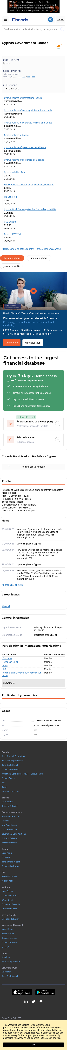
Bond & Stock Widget (11, 862)
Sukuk (4, 787)
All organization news (12, 585)
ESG (3, 783)
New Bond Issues (9, 825)
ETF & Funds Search (10, 919)
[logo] (20, 19)
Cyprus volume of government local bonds (25, 147)
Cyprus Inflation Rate (14, 172)
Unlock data (12, 342)
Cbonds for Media (9, 942)
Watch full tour (32, 342)
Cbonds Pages (8, 778)
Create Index (7, 900)
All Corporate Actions (11, 816)
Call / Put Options (9, 829)
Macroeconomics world (49, 249)
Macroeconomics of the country (18, 249)
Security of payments (11, 961)
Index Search (7, 891)
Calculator (6, 972)
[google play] (45, 992)
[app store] (22, 992)
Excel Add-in (7, 853)
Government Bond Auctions (14, 834)
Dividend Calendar (10, 806)
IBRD (4, 665)
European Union (10, 662)
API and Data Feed (10, 876)
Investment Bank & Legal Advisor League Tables (22, 774)
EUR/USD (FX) (11, 197)
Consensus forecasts (11, 904)
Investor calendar (9, 843)
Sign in (60, 19)
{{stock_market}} (11, 266)
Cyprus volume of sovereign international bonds (28, 110)
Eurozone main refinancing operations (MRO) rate (29, 184)
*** (23, 76)
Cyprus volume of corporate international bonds (28, 122)
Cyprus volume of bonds (16, 135)
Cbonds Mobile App (10, 866)
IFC (4, 669)
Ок (33, 1044)
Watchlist (6, 857)
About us (6, 957)
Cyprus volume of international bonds (23, 98)
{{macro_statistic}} (39, 258)
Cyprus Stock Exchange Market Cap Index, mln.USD (30, 209)
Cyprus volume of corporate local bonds (24, 160)
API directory (7, 881)
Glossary (5, 947)
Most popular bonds (10, 791)
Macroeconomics (9, 909)
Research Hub (8, 934)
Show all (6, 606)
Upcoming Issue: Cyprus (29, 543)
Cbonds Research (9, 938)
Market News (7, 929)
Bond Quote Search (10, 765)
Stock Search (7, 802)
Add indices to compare (33, 466)
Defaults (5, 821)
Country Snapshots (10, 895)
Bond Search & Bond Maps (13, 756)
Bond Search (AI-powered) (13, 761)
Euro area (7, 658)
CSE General (10, 221)
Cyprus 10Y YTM (12, 234)
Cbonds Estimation (10, 769)
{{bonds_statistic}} (12, 258)
